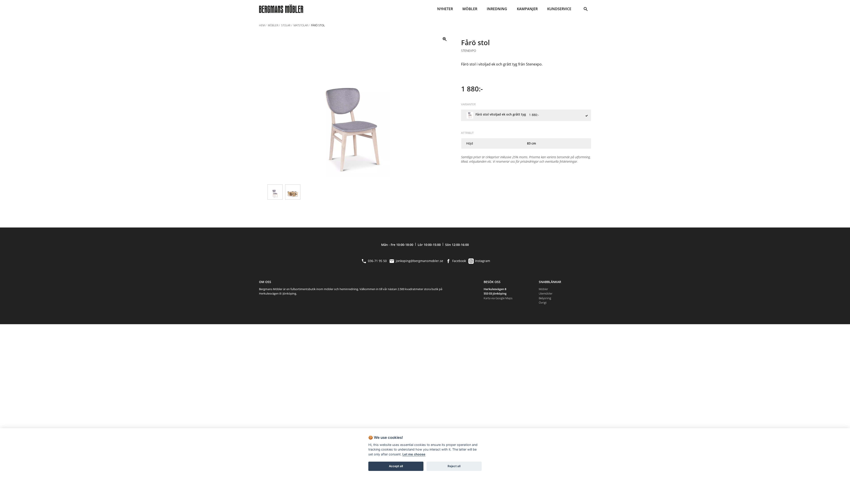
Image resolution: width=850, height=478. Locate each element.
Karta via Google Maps (498, 298)
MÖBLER (469, 8)
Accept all (396, 466)
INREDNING (497, 8)
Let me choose (413, 454)
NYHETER (445, 8)
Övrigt (543, 303)
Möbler (543, 289)
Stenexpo (468, 50)
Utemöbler (545, 293)
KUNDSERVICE (559, 8)
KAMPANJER (527, 8)
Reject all (454, 466)
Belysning (545, 298)
